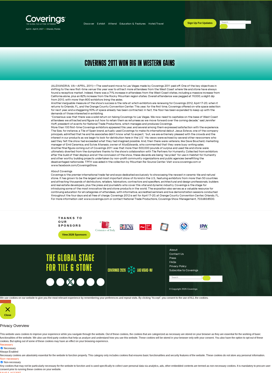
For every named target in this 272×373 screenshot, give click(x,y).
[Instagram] (60, 282)
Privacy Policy (178, 266)
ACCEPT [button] (5, 301)
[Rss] (90, 282)
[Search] (224, 26)
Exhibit (101, 23)
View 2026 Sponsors (74, 234)
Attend (112, 23)
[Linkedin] (101, 282)
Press (172, 258)
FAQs (172, 262)
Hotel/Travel (156, 23)
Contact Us (176, 253)
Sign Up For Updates (199, 23)
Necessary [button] (6, 344)
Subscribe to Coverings (183, 270)
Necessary (10, 348)
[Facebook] (50, 282)
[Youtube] (80, 282)
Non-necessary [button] (9, 358)
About (173, 249)
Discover (89, 23)
